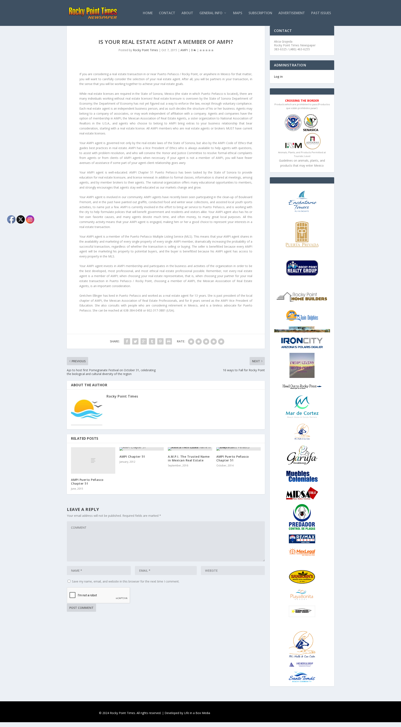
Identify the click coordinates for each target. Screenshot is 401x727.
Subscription (260, 13)
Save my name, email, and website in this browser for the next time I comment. (125, 581)
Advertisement (291, 13)
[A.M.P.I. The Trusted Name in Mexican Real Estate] (190, 449)
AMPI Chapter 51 (132, 456)
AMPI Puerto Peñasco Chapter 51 (87, 481)
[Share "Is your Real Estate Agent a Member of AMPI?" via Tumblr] (152, 341)
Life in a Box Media (197, 713)
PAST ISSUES (321, 13)
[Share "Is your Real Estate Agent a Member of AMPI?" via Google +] (144, 341)
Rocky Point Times (145, 50)
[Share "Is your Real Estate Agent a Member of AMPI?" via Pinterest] (160, 341)
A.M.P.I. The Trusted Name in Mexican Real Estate (189, 458)
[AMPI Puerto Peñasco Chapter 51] (93, 460)
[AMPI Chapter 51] (141, 449)
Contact (167, 13)
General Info (210, 13)
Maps (237, 13)
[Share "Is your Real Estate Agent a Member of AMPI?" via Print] (169, 341)
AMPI (184, 50)
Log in (278, 77)
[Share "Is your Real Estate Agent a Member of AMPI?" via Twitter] (135, 341)
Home (148, 13)
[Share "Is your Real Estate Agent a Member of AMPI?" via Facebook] (127, 341)
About (187, 13)
